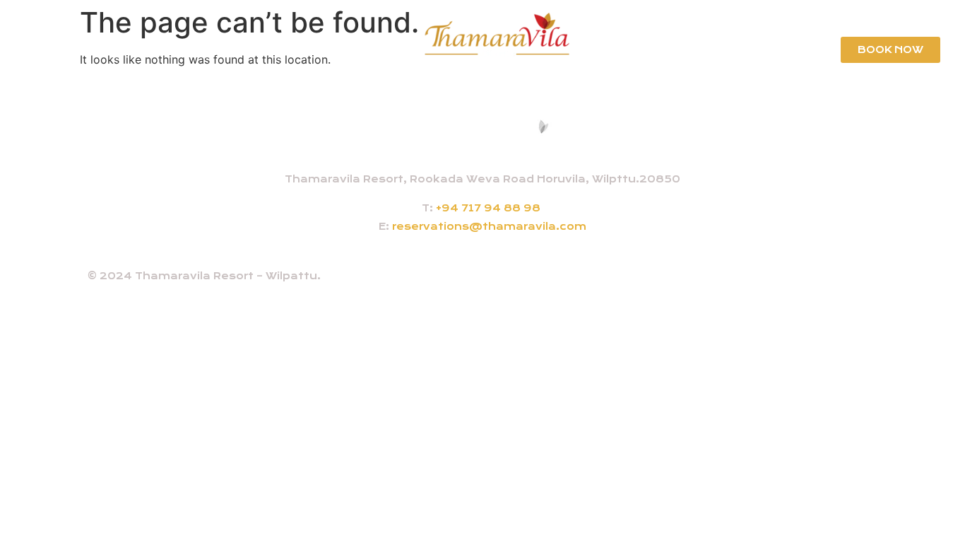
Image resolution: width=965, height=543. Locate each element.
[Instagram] (807, 281)
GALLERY (795, 49)
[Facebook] (776, 281)
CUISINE (254, 49)
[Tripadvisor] (839, 281)
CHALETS (183, 49)
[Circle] (871, 281)
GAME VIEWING (706, 49)
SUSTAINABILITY (87, 49)
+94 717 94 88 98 (488, 208)
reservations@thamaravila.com (489, 226)
